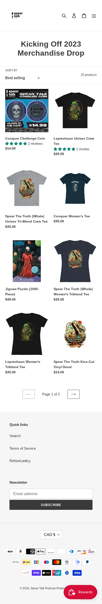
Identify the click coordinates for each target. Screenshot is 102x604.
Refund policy (20, 461)
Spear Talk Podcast (43, 588)
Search (15, 436)
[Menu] (94, 15)
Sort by (11, 70)
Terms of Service (22, 448)
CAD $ (49, 535)
